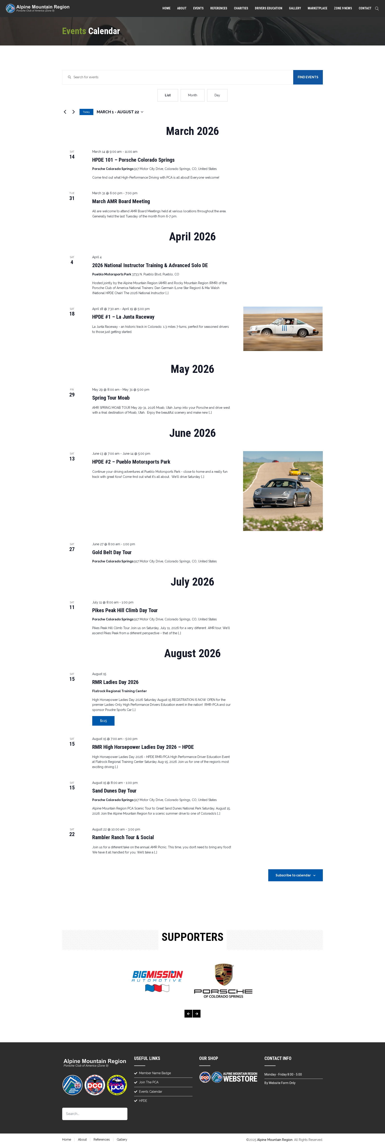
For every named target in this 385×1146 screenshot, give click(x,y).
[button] (188, 1014)
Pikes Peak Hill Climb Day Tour (125, 610)
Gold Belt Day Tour (112, 552)
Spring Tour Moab (111, 398)
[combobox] (94, 1114)
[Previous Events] (65, 112)
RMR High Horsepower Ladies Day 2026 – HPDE (143, 747)
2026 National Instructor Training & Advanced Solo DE (150, 265)
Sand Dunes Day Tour (114, 791)
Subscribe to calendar (293, 875)
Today (86, 112)
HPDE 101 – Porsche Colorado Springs (133, 160)
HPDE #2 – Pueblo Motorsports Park (131, 462)
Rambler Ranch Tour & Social (123, 837)
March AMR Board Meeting (121, 201)
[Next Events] (73, 112)
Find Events (308, 77)
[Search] (378, 8)
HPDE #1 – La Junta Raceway (123, 317)
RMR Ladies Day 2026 (115, 682)
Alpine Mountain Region (275, 1140)
